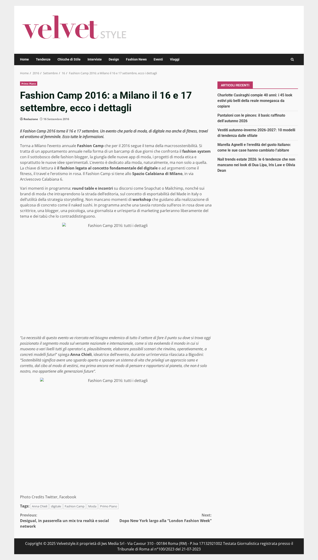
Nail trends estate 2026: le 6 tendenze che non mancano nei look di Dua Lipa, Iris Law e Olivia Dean (256, 164)
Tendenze (43, 59)
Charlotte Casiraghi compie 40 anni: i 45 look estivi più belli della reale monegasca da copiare (254, 100)
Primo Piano (28, 83)
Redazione (31, 119)
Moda (92, 506)
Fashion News (136, 59)
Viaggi (174, 59)
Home (24, 59)
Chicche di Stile (69, 59)
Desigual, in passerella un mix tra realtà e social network (64, 521)
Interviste (95, 59)
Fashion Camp (75, 506)
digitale (56, 506)
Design (114, 59)
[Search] (292, 59)
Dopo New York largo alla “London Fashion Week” (165, 518)
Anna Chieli (39, 506)
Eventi (158, 59)
